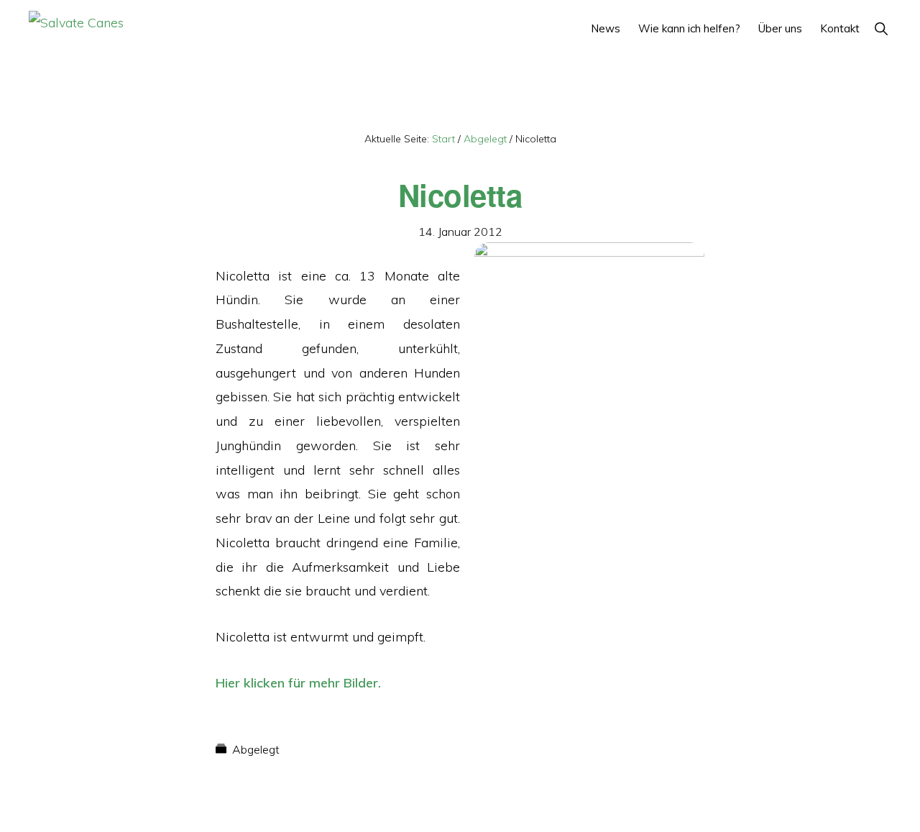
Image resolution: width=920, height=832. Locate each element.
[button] (880, 28)
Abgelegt (256, 749)
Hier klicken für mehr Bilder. (298, 683)
